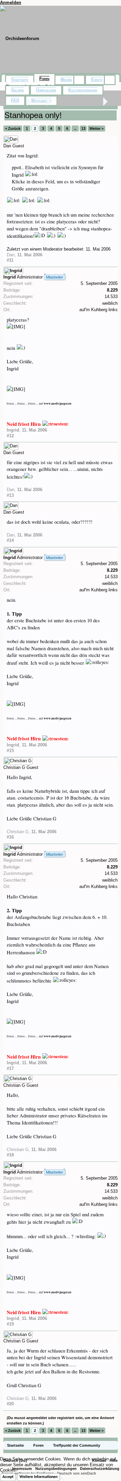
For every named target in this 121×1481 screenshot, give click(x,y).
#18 (10, 1154)
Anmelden (10, 2)
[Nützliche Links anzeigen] (113, 1445)
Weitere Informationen (38, 1477)
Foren (44, 78)
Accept (7, 1477)
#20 (10, 1403)
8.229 (112, 290)
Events (97, 79)
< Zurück (13, 128)
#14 (10, 540)
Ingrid (9, 277)
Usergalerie (46, 90)
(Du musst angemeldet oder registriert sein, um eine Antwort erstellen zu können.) (60, 1420)
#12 (10, 435)
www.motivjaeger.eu (57, 403)
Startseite (19, 79)
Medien (66, 79)
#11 (10, 260)
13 (83, 128)
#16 (10, 837)
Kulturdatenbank (82, 90)
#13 (10, 495)
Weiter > (96, 128)
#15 (10, 750)
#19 (10, 1324)
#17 (10, 1068)
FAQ (15, 100)
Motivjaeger (41, 100)
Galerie (17, 90)
